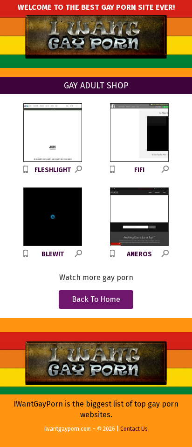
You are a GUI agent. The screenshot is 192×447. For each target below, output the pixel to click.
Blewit (52, 254)
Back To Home (96, 299)
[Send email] (7, 274)
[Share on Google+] (7, 215)
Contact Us (134, 429)
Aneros (139, 254)
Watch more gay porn (96, 277)
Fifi (139, 170)
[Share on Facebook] (7, 185)
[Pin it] (7, 245)
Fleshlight (52, 170)
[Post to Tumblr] (7, 200)
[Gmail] (7, 260)
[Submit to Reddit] (7, 230)
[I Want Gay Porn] (96, 37)
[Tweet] (7, 170)
